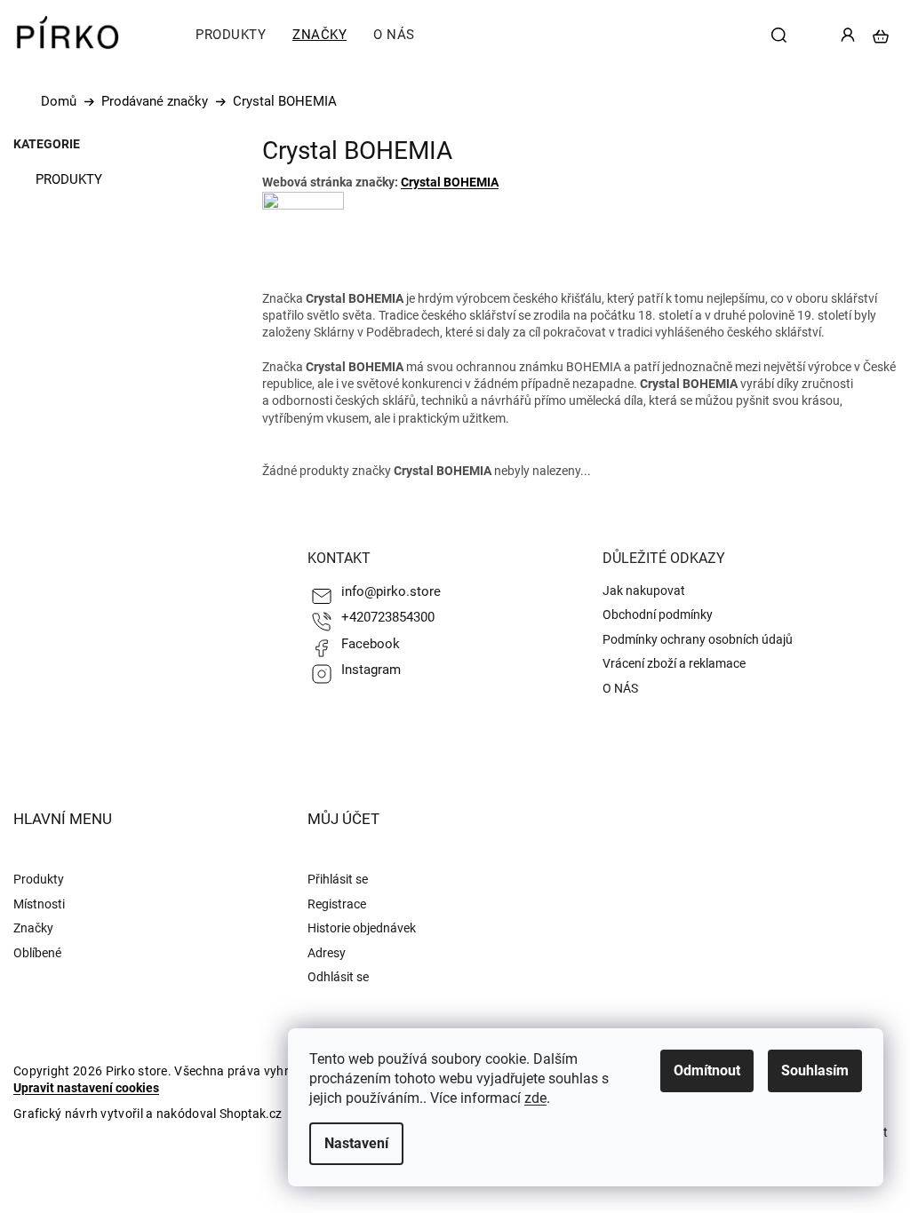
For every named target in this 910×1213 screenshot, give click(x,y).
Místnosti (39, 904)
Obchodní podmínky (658, 614)
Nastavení (356, 1143)
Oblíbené (37, 953)
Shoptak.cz (251, 1113)
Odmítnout (707, 1070)
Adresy (326, 953)
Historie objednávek (361, 928)
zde (535, 1098)
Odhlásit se (338, 977)
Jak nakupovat (644, 590)
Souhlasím (815, 1070)
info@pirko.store (391, 591)
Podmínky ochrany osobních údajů (698, 639)
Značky (33, 928)
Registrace (336, 904)
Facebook (370, 644)
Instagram (371, 670)
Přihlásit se (337, 879)
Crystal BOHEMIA (450, 182)
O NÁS (620, 688)
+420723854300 (388, 617)
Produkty (38, 879)
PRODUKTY (69, 179)
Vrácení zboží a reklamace (674, 663)
